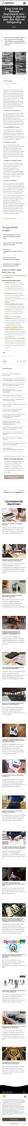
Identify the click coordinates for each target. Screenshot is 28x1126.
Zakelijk (14, 27)
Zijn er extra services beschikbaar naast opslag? (14, 258)
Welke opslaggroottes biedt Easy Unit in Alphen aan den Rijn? (14, 236)
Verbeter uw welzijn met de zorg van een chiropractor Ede (13, 400)
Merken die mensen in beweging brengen (12, 524)
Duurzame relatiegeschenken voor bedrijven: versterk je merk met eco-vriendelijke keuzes (13, 740)
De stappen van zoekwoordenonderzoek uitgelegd (13, 449)
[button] (25, 1096)
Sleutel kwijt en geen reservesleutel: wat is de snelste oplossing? (13, 384)
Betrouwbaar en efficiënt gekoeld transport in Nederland (13, 428)
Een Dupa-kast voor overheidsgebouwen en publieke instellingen (13, 390)
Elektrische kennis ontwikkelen (15, 338)
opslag (10, 356)
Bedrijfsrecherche (10, 282)
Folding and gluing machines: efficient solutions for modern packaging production (11, 423)
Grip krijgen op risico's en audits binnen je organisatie (12, 596)
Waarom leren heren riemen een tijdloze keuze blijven (12, 811)
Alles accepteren (14, 1119)
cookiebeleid (15, 1113)
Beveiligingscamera (11, 293)
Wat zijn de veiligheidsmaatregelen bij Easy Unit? (14, 251)
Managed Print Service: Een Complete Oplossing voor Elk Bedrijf (14, 1027)
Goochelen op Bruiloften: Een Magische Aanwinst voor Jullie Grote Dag (13, 884)
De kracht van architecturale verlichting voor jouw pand (11, 1063)
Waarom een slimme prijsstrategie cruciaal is (13, 775)
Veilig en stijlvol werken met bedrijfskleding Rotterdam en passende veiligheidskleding (11, 633)
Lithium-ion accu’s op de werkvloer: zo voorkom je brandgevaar (14, 443)
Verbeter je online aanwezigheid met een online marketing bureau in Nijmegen (13, 956)
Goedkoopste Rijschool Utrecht (12, 395)
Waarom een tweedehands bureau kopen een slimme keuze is (13, 704)
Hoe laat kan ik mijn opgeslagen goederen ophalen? (14, 243)
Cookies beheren (14, 1123)
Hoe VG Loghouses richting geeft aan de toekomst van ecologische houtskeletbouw (14, 416)
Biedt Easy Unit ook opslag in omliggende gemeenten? (14, 265)
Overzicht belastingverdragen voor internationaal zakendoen (13, 668)
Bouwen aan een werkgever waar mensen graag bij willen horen (12, 560)
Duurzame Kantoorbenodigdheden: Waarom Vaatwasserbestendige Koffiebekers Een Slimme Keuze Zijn (13, 920)
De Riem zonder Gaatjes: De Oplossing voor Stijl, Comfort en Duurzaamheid (14, 847)
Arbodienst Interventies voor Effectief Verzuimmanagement (13, 991)
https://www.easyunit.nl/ (10, 218)
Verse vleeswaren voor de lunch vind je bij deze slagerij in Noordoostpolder (14, 379)
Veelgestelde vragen (10, 83)
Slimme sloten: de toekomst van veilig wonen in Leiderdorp (12, 410)
